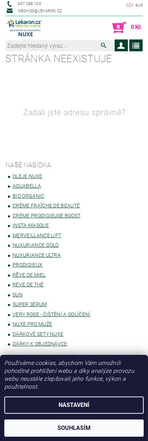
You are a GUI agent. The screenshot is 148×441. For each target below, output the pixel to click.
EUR (139, 5)
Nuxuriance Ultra (37, 255)
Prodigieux (27, 265)
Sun (18, 294)
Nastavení (74, 405)
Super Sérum (30, 304)
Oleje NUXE (27, 176)
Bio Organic (29, 196)
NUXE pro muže (32, 324)
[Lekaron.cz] (24, 27)
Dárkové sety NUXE (38, 334)
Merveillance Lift (37, 235)
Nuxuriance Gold (36, 245)
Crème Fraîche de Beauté (46, 205)
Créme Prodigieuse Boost (46, 216)
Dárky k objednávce (40, 344)
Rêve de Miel (29, 275)
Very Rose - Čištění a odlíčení (52, 314)
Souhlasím (74, 427)
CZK (130, 5)
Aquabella (27, 186)
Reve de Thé (28, 284)
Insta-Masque (31, 225)
